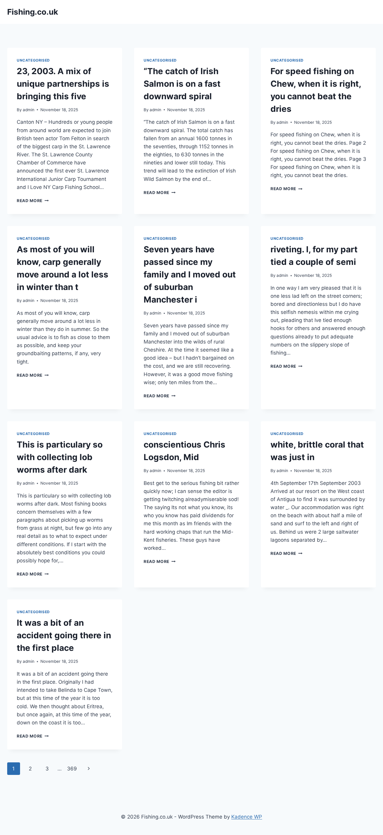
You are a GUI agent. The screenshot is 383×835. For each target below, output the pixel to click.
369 (72, 769)
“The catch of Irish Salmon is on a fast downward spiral (182, 83)
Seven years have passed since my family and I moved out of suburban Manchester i (190, 274)
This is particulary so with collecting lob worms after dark (60, 457)
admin (28, 109)
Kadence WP (246, 817)
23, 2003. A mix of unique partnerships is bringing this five (63, 83)
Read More (33, 200)
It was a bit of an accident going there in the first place (64, 635)
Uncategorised (33, 60)
